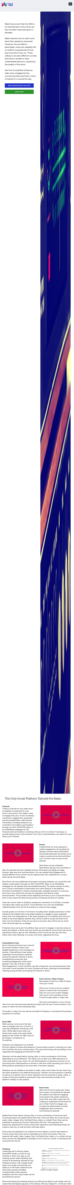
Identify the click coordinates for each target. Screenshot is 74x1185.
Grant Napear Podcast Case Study (19, 85)
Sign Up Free (19, 92)
